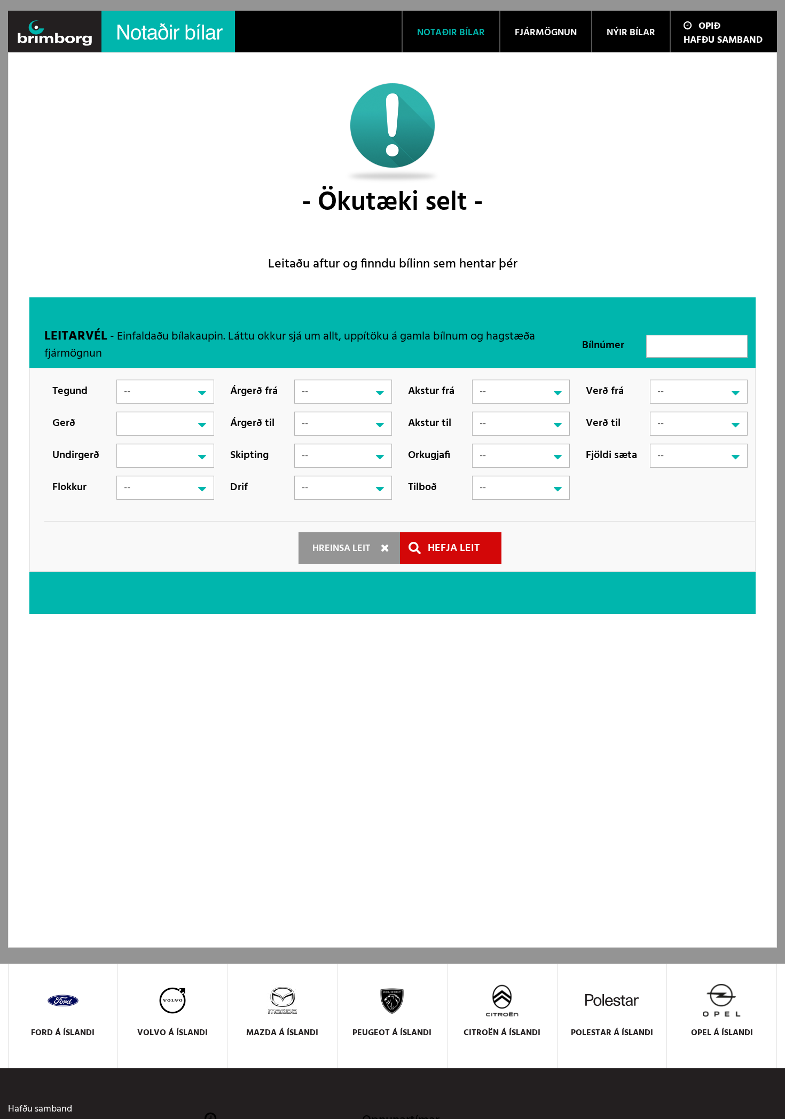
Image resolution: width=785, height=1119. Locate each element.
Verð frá (605, 391)
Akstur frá (431, 391)
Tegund (70, 391)
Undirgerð (75, 455)
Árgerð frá (254, 391)
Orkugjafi (429, 455)
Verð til (603, 423)
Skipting (249, 455)
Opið (709, 26)
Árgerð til (252, 423)
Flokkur (69, 487)
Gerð (63, 423)
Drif (239, 487)
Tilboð (422, 487)
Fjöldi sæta (611, 455)
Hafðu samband (723, 40)
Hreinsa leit (341, 548)
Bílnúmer (603, 345)
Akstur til (429, 423)
